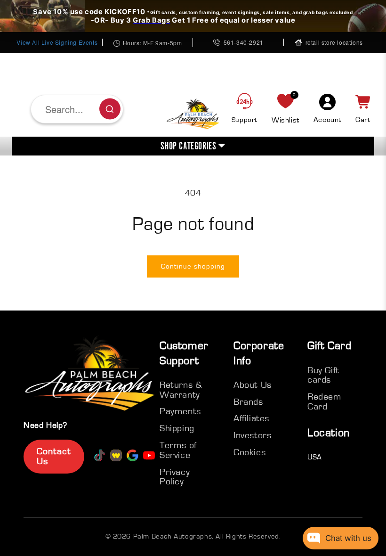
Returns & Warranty (181, 390)
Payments (180, 411)
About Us (252, 385)
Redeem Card (324, 401)
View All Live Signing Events (56, 42)
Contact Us (54, 456)
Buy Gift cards (323, 375)
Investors (252, 435)
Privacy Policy (175, 477)
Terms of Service (178, 450)
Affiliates (251, 418)
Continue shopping (193, 266)
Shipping (177, 428)
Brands (248, 402)
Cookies (249, 452)
